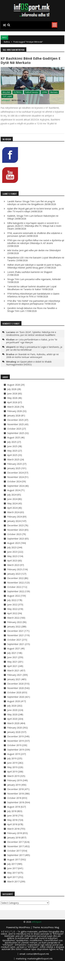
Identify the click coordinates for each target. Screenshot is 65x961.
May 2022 (12, 608)
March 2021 (13, 670)
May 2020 (12, 714)
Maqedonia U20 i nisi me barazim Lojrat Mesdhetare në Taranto (35, 259)
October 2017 (14, 850)
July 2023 (11, 547)
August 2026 (13, 384)
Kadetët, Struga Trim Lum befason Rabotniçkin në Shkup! (32, 217)
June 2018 (12, 815)
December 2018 (15, 789)
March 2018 (13, 828)
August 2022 (13, 595)
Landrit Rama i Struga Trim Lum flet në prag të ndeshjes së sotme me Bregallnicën (31, 203)
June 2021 (12, 657)
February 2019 (14, 780)
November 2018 (15, 793)
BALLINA (6, 92)
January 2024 (14, 521)
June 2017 (12, 868)
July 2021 (11, 652)
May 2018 (12, 819)
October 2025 (14, 428)
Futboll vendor (31, 92)
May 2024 (12, 503)
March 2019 (13, 775)
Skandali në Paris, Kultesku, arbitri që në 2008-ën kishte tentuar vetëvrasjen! (32, 356)
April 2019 (12, 771)
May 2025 (12, 450)
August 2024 (13, 490)
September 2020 (15, 696)
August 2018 (13, 806)
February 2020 (14, 727)
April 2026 (12, 402)
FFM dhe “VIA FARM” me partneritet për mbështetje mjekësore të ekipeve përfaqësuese (33, 302)
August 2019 (13, 754)
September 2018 (15, 802)
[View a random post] (4, 25)
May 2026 (12, 397)
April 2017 (12, 877)
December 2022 (15, 578)
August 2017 (13, 859)
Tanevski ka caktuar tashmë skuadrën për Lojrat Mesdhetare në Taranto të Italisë (31, 288)
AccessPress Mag (50, 927)
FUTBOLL (18, 92)
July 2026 (11, 389)
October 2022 (14, 586)
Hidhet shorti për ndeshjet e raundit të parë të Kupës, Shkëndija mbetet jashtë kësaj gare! (34, 266)
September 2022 (15, 591)
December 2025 (15, 419)
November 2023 (15, 529)
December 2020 (15, 683)
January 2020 (14, 732)
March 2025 (13, 459)
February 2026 (14, 411)
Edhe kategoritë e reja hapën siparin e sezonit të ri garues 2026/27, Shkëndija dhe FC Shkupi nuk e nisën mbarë (34, 226)
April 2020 (12, 718)
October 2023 (14, 534)
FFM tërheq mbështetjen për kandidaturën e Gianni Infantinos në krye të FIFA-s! (33, 295)
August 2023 (13, 542)
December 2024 (15, 472)
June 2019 (12, 762)
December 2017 (15, 841)
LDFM (44, 92)
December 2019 (15, 736)
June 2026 (12, 393)
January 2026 (14, 415)
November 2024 (15, 477)
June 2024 (12, 499)
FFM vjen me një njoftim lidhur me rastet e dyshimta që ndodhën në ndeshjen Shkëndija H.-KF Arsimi (35, 242)
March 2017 (13, 881)
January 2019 (14, 784)
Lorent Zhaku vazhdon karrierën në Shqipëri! (29, 272)
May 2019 (12, 767)
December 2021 (15, 630)
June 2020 (12, 710)
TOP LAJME (7, 96)
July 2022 (11, 600)
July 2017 (11, 863)
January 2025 (14, 468)
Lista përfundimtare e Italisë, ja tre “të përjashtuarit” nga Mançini (31, 341)
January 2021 (14, 679)
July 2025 (11, 441)
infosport (5, 100)
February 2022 (14, 622)
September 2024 (15, 485)
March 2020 (13, 723)
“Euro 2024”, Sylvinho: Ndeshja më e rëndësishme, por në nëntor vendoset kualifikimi (31, 333)
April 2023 (12, 560)
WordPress (25, 927)
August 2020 (13, 701)
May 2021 (12, 661)
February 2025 (14, 463)
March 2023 (13, 564)
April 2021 (12, 666)
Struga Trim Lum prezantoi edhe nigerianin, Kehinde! (34, 279)
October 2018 (14, 797)
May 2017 (12, 872)
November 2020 (15, 688)
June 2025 (12, 446)
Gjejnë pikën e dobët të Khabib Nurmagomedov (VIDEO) (29, 363)
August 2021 (13, 648)
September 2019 (15, 749)
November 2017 (15, 846)
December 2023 (15, 525)
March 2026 (13, 406)
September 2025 (15, 433)
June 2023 (12, 551)
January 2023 (14, 573)
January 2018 (14, 837)
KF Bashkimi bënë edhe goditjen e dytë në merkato (30, 60)
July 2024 (11, 494)
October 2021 (14, 639)
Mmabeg (11, 361)
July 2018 (11, 811)
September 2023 (15, 538)
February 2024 (14, 516)
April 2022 (12, 613)
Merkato (54, 92)
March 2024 (13, 512)
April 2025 (12, 455)
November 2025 (15, 424)
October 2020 (14, 692)
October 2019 (14, 745)
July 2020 (11, 705)
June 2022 (12, 604)
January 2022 (14, 626)
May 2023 (12, 556)
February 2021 (14, 674)
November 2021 (15, 635)
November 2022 (15, 582)
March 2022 (13, 617)
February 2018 (14, 833)
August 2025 (13, 437)
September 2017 (15, 855)
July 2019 (11, 758)
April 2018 (12, 824)
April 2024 (12, 507)
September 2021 (15, 644)
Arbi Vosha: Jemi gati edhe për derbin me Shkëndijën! (34, 250)
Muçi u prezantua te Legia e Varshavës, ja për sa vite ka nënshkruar (34, 348)
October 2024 (14, 481)
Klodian (10, 339)
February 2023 (14, 569)
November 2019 (15, 740)
